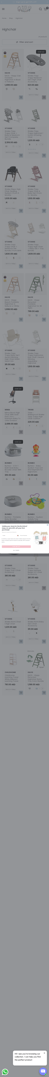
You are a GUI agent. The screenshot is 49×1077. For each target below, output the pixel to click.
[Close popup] (44, 1053)
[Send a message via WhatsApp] (5, 1072)
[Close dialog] (47, 525)
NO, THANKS (16, 550)
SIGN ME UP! (16, 546)
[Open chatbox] (43, 1071)
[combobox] (18, 535)
